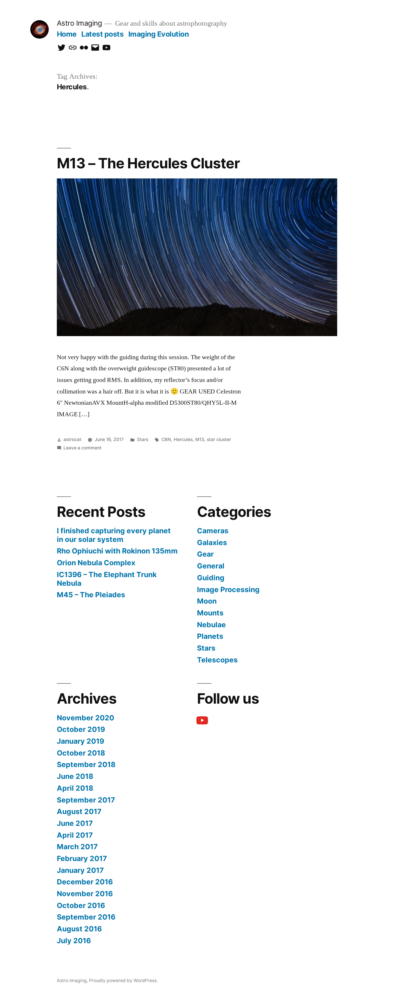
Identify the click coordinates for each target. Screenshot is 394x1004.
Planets (210, 636)
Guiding (210, 577)
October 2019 (81, 729)
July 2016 (74, 940)
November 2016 (85, 893)
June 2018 (75, 776)
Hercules (183, 439)
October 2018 (81, 753)
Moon (207, 601)
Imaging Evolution (158, 34)
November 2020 (85, 717)
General (210, 566)
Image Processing (228, 589)
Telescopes (217, 659)
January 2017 (80, 870)
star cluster (219, 439)
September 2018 (86, 764)
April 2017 (75, 835)
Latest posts (102, 34)
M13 (199, 439)
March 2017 (77, 846)
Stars (142, 439)
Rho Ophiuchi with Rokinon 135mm (117, 551)
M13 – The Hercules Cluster (148, 163)
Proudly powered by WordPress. (123, 980)
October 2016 (81, 905)
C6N (166, 439)
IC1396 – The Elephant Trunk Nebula (107, 578)
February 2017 (82, 858)
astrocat (72, 439)
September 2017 (86, 800)
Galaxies (212, 542)
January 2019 (80, 741)
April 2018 (75, 788)
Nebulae (211, 624)
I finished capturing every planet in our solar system (114, 535)
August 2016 (79, 928)
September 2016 (86, 917)
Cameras (212, 530)
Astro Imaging (79, 23)
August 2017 (79, 811)
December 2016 (85, 881)
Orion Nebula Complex (96, 562)
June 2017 (75, 823)
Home (67, 34)
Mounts (210, 613)
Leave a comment (82, 448)
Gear (205, 554)
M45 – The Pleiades (91, 594)
